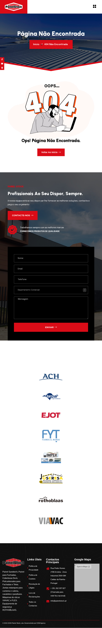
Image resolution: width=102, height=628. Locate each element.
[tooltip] (2, 59)
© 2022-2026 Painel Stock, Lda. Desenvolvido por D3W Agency (23, 623)
